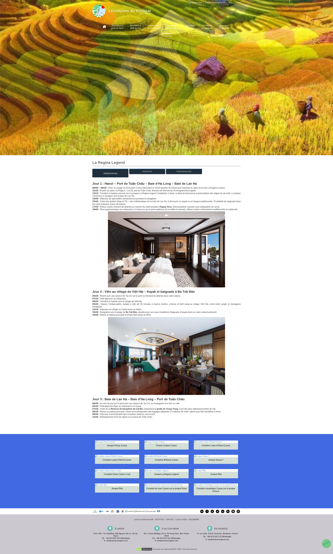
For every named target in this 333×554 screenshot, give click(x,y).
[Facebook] (207, 511)
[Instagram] (238, 511)
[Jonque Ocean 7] (216, 456)
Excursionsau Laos (190, 26)
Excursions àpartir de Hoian (153, 26)
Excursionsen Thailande (166, 34)
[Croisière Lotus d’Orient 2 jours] (117, 456)
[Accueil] (104, 26)
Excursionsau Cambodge (207, 26)
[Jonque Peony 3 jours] (117, 441)
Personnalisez (184, 172)
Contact (238, 3)
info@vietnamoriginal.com (117, 541)
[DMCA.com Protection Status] (144, 549)
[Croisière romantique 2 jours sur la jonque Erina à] (216, 484)
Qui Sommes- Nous (195, 3)
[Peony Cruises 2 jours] (166, 441)
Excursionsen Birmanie (224, 26)
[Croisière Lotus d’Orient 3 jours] (216, 441)
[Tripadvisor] (202, 511)
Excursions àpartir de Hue (135, 26)
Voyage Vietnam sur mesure (215, 3)
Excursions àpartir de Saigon (172, 26)
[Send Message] (326, 543)
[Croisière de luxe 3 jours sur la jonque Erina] (166, 484)
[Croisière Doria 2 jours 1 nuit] (117, 470)
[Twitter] (217, 511)
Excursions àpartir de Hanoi (117, 26)
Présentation (110, 173)
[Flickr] (233, 511)
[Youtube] (212, 511)
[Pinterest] (222, 511)
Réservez (147, 172)
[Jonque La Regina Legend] (166, 470)
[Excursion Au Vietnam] (123, 10)
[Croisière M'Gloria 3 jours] (166, 456)
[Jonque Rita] (216, 470)
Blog (230, 3)
